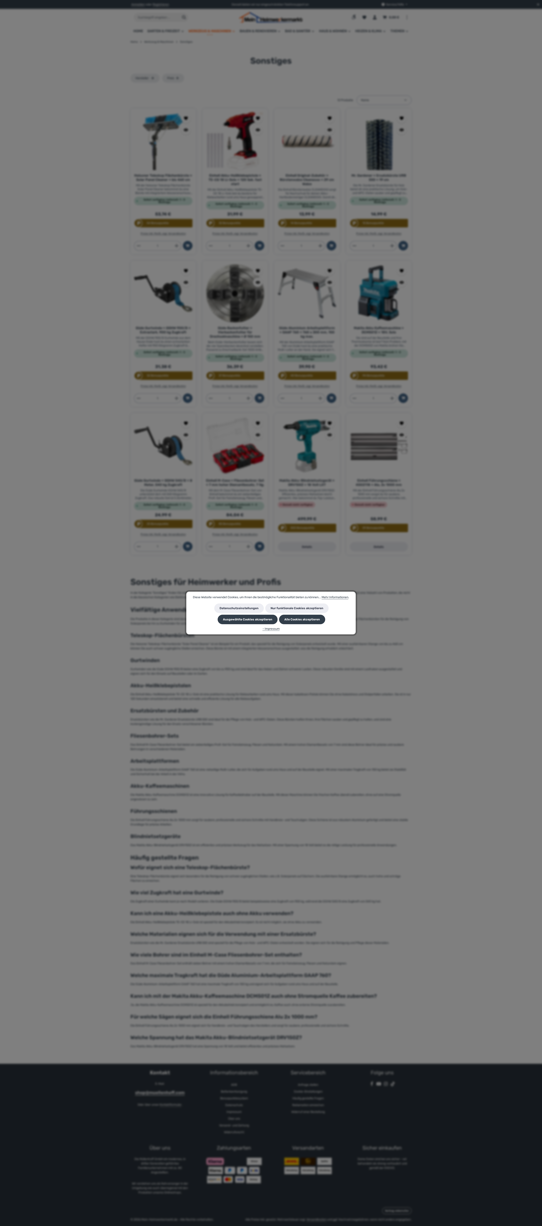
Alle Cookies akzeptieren (302, 619)
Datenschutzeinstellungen (239, 608)
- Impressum (271, 629)
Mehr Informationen (335, 597)
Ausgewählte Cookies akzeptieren (247, 619)
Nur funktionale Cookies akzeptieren (297, 608)
